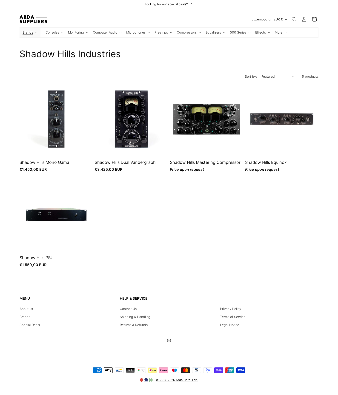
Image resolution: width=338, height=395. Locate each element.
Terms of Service (232, 317)
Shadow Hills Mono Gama (44, 162)
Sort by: (251, 76)
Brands (25, 317)
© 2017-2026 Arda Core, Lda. (177, 380)
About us (26, 309)
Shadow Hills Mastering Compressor (205, 162)
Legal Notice (229, 325)
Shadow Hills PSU (37, 257)
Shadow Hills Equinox (266, 162)
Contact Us (128, 309)
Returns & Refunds (134, 325)
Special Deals (30, 325)
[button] (29, 32)
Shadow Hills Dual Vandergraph (125, 162)
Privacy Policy (230, 309)
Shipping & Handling (135, 317)
